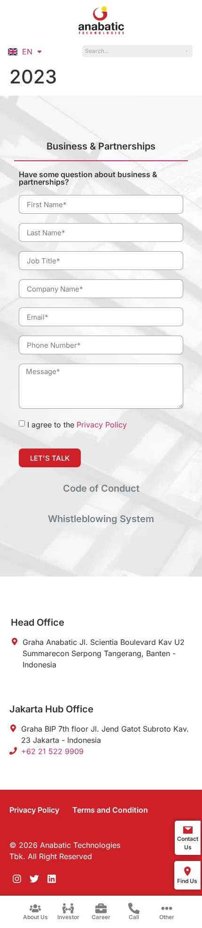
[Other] (166, 908)
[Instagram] (16, 878)
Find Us (187, 880)
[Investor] (68, 908)
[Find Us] (187, 871)
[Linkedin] (51, 878)
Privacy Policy (102, 424)
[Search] (187, 51)
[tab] (101, 150)
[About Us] (35, 908)
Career (101, 917)
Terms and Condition (110, 810)
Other (166, 917)
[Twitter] (34, 878)
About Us (35, 917)
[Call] (134, 908)
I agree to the (77, 424)
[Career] (101, 908)
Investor (68, 917)
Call (134, 917)
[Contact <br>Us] (188, 830)
